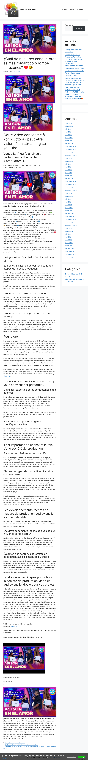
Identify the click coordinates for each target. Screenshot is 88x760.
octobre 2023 (69, 222)
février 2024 (69, 211)
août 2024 (68, 193)
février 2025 (69, 176)
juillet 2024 (69, 196)
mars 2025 (68, 173)
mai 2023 (68, 237)
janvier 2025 (69, 179)
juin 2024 (68, 199)
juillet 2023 (69, 231)
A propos (80, 9)
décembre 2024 (70, 181)
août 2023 (68, 228)
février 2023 (69, 246)
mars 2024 (69, 208)
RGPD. (72, 9)
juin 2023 (68, 234)
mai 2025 (68, 167)
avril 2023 (68, 240)
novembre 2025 (70, 149)
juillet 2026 (69, 126)
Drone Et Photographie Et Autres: (15, 743)
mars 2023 (69, 243)
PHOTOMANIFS (28, 9)
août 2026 (68, 123)
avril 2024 (68, 205)
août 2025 (68, 158)
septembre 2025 (70, 155)
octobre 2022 (69, 257)
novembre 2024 (70, 184)
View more (5, 758)
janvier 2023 (69, 249)
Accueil (64, 9)
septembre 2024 (71, 190)
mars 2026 (69, 138)
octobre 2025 (69, 152)
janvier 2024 (69, 214)
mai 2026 (68, 132)
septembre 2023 (71, 225)
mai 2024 (68, 202)
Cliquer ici (14, 626)
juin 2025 (68, 164)
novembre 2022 (70, 254)
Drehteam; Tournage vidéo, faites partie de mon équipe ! (21, 745)
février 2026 (69, 141)
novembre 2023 (70, 219)
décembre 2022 (70, 251)
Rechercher (69, 25)
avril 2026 (68, 135)
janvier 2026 (69, 144)
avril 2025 (68, 170)
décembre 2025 (70, 146)
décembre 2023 (70, 216)
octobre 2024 (69, 187)
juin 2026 (68, 129)
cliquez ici (6, 376)
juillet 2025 (69, 161)
